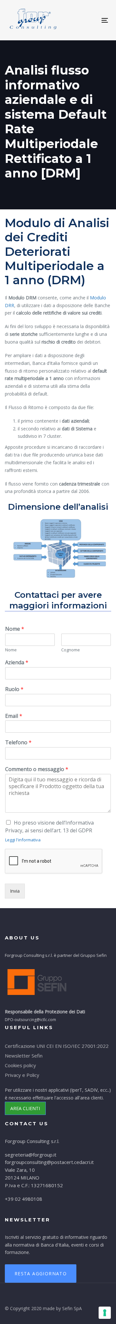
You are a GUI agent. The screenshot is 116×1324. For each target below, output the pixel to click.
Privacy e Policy (22, 1075)
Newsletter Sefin (24, 1055)
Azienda (16, 662)
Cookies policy (20, 1065)
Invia (15, 891)
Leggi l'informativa (23, 840)
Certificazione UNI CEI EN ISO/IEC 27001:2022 (57, 1046)
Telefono (18, 742)
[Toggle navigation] (81, 20)
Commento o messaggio (36, 769)
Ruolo (14, 689)
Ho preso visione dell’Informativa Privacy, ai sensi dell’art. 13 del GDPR (49, 826)
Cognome (70, 650)
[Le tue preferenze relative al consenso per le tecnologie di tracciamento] (105, 1313)
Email (13, 716)
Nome (14, 629)
